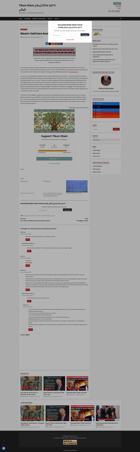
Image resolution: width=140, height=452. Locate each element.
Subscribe (85, 35)
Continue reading (70, 39)
